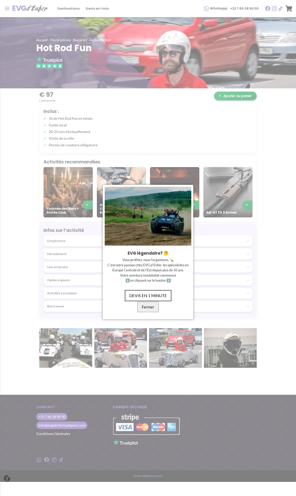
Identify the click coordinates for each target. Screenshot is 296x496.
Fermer (148, 307)
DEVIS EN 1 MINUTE (148, 295)
